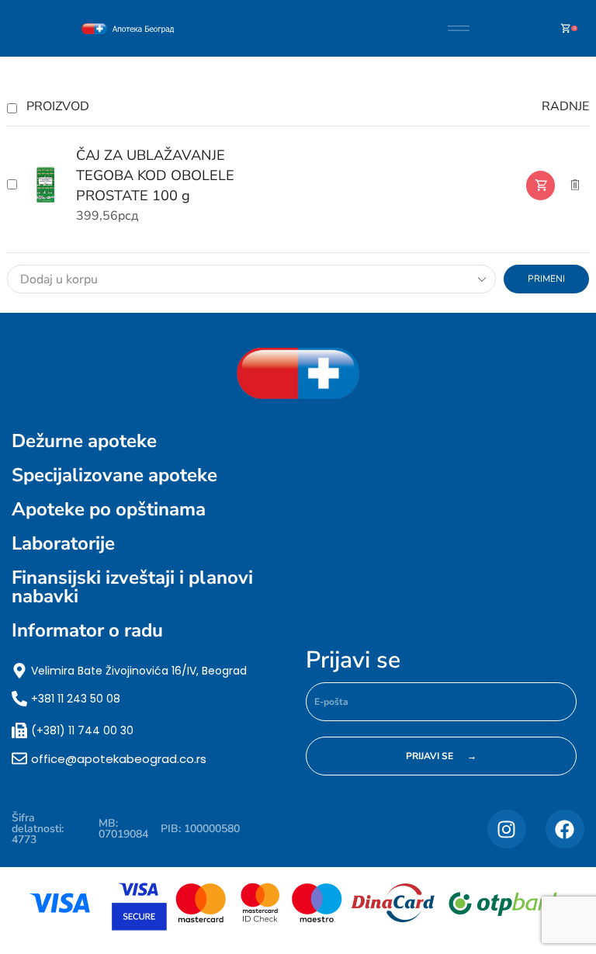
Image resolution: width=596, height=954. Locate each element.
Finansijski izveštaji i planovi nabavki (132, 587)
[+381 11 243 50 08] (19, 698)
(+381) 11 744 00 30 (82, 730)
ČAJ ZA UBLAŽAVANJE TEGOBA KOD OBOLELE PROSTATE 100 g (155, 175)
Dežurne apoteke (84, 440)
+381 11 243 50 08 (75, 698)
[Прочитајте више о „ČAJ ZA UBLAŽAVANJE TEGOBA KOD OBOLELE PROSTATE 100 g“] (540, 186)
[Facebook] (565, 829)
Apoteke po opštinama (109, 509)
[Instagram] (506, 829)
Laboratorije (63, 543)
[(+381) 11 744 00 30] (19, 730)
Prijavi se (353, 661)
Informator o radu (87, 630)
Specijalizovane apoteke (114, 475)
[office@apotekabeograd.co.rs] (19, 758)
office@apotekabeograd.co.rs (118, 759)
